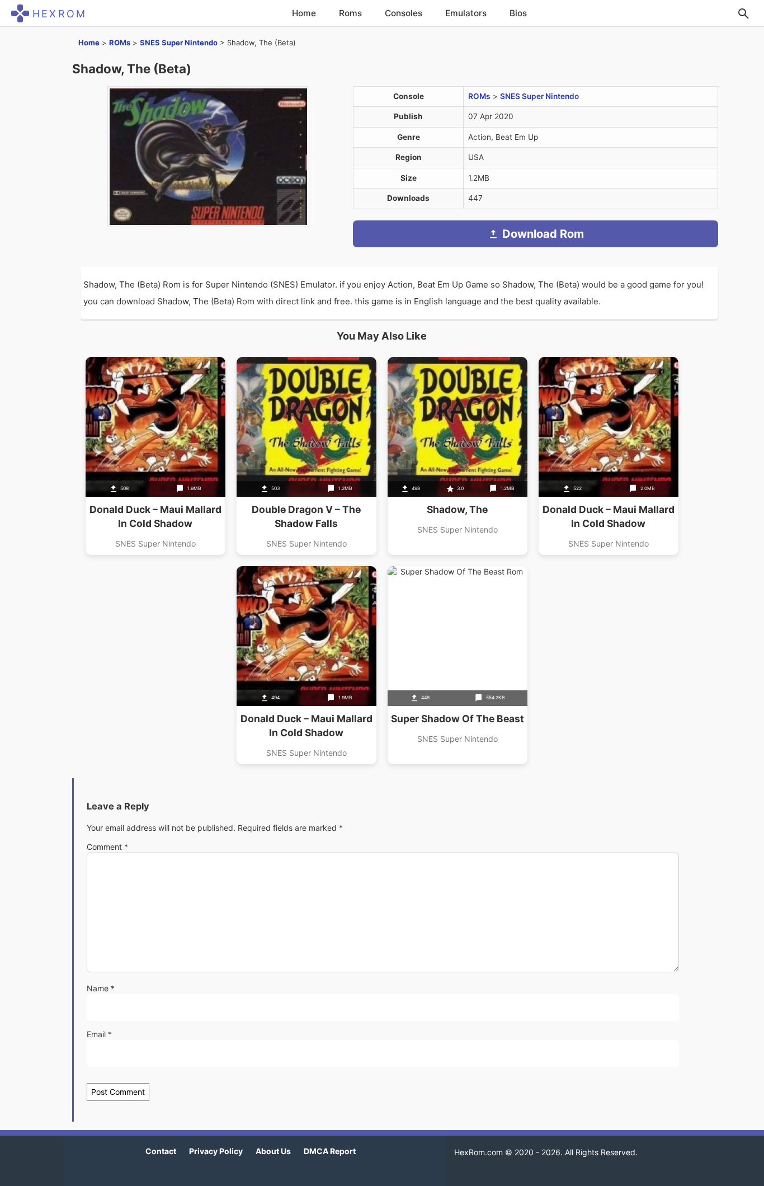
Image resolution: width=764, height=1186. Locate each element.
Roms (350, 13)
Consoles (403, 13)
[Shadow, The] (457, 456)
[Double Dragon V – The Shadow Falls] (306, 456)
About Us (273, 1151)
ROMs (119, 42)
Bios (518, 13)
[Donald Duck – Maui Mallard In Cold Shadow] (155, 456)
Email (99, 1034)
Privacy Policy (216, 1151)
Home (304, 13)
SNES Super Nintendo (179, 42)
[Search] (743, 13)
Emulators (466, 13)
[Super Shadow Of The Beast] (457, 665)
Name (101, 988)
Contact (160, 1151)
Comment (107, 846)
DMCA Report (330, 1151)
